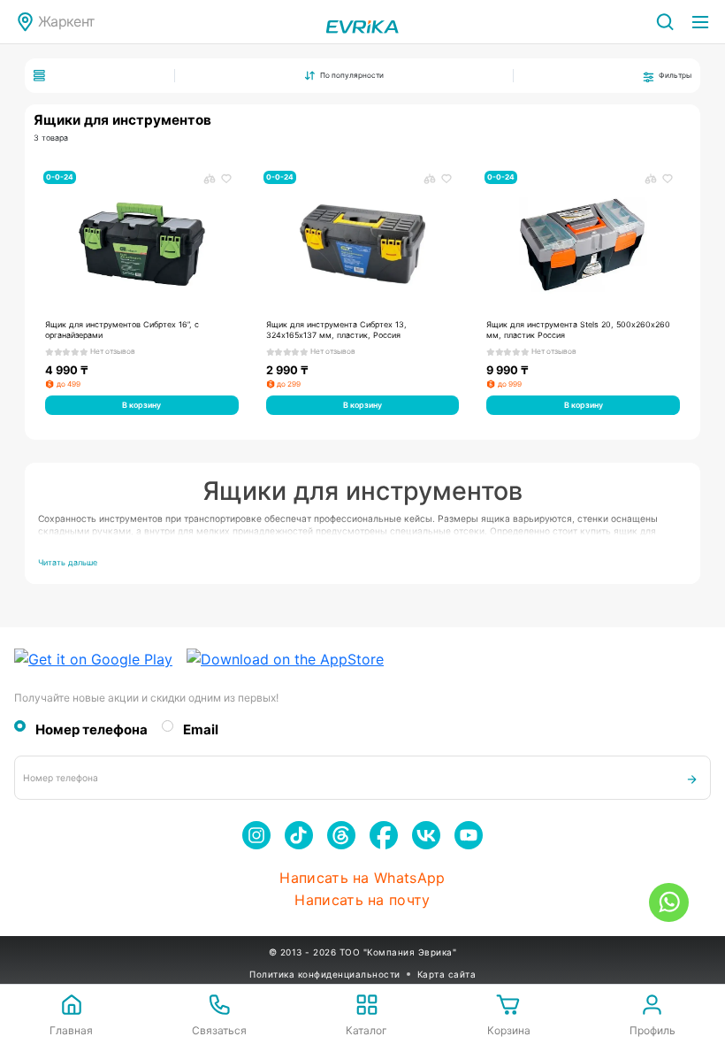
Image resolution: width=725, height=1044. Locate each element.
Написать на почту (362, 900)
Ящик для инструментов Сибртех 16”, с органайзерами (122, 329)
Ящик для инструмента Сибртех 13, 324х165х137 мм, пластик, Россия (336, 329)
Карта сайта (447, 974)
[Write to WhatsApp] (669, 902)
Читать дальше (67, 562)
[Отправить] (692, 777)
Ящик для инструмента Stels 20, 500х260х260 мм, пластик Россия (578, 329)
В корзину (141, 405)
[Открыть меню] (700, 22)
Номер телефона (91, 730)
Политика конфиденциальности (325, 974)
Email (200, 730)
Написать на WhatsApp (362, 878)
